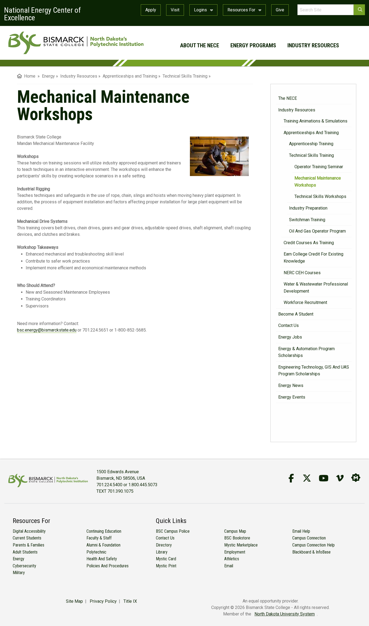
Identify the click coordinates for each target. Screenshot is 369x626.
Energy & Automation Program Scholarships (306, 352)
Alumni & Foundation (103, 545)
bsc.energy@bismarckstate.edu (46, 330)
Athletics (231, 558)
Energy (18, 558)
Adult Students (25, 552)
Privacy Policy (103, 601)
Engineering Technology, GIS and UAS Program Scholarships (313, 371)
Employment (234, 552)
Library (161, 552)
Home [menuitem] (28, 76)
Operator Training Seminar (318, 166)
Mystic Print (166, 565)
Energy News (290, 385)
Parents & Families (28, 545)
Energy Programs (253, 45)
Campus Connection (309, 538)
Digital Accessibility (29, 531)
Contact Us (288, 325)
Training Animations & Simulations (315, 121)
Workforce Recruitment (305, 302)
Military (19, 572)
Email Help (301, 531)
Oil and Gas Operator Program (317, 231)
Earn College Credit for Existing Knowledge (313, 257)
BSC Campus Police (173, 531)
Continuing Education (103, 531)
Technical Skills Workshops (320, 196)
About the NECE (199, 45)
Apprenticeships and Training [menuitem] (130, 76)
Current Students (27, 538)
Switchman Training (307, 219)
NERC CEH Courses (302, 272)
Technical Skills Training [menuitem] (185, 76)
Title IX (130, 601)
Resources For (241, 9)
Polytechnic (96, 552)
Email (228, 565)
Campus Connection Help (313, 545)
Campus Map (235, 531)
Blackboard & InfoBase (311, 552)
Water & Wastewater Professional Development (316, 287)
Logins (201, 9)
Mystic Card (166, 558)
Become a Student (295, 314)
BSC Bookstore (237, 538)
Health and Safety (101, 558)
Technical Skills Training (311, 155)
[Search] (359, 9)
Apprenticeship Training (311, 143)
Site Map (74, 601)
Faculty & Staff (99, 538)
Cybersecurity (24, 565)
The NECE (287, 98)
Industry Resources (313, 45)
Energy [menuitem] (48, 76)
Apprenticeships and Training (311, 132)
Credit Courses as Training (309, 242)
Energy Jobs (290, 337)
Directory (164, 545)
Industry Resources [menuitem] (78, 76)
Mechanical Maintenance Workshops (317, 181)
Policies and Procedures (107, 565)
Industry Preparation (308, 208)
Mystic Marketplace (241, 545)
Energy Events (291, 397)
